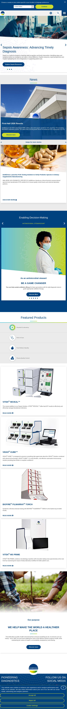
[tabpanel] (33, 467)
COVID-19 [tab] (37, 298)
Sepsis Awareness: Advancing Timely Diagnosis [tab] (7, 69)
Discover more (11, 135)
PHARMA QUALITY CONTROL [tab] (35, 298)
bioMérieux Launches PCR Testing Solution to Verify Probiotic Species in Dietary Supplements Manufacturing (31, 175)
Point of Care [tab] (20, 337)
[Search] (58, 13)
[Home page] (2, 13)
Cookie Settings (32, 705)
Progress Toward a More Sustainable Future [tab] (11, 69)
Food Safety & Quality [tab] (23, 348)
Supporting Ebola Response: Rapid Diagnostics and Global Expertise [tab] (9, 69)
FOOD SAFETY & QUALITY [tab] (33, 298)
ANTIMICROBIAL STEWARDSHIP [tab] (33, 223)
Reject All (32, 700)
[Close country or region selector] (65, 2)
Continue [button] (44, 6)
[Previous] (1, 45)
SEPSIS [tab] (31, 298)
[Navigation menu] (64, 13)
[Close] (63, 687)
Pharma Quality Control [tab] (23, 358)
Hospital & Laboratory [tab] (23, 327)
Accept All (32, 695)
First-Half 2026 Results (12, 123)
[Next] (65, 45)
